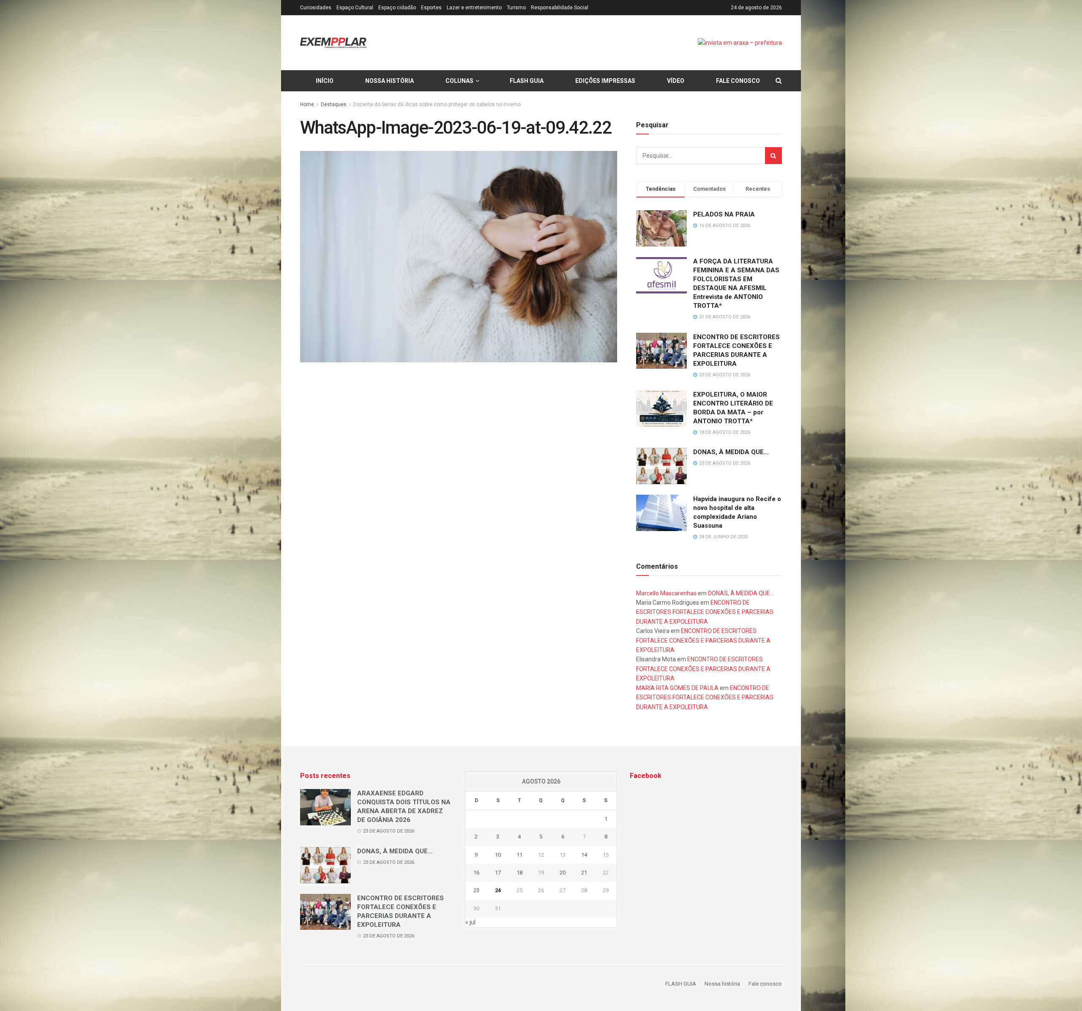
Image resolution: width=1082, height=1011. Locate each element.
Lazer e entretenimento (474, 8)
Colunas (459, 80)
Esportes (431, 8)
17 (498, 872)
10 (498, 855)
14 (584, 855)
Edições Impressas (605, 80)
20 (563, 872)
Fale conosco (738, 80)
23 (476, 890)
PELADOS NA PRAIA (724, 214)
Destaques (334, 104)
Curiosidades (315, 8)
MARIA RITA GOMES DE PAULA (677, 688)
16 (476, 872)
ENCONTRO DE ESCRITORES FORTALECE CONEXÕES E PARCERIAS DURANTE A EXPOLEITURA (704, 612)
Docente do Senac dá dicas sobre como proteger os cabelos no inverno (437, 104)
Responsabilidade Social (559, 8)
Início (324, 80)
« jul (470, 922)
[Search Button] (773, 155)
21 (584, 872)
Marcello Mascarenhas (666, 593)
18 (519, 872)
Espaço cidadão (397, 8)
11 (519, 855)
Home (307, 104)
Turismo (516, 8)
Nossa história (389, 80)
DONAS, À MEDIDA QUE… (731, 452)
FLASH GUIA (527, 80)
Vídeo (675, 80)
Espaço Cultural (354, 8)
